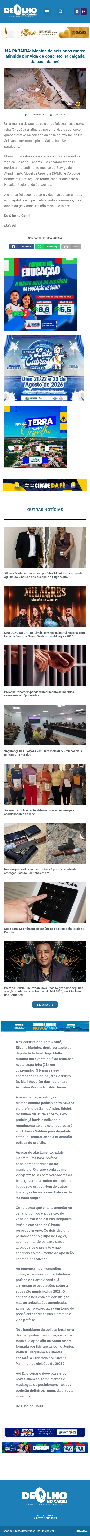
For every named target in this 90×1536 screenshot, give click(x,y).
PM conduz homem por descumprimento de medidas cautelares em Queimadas (39, 693)
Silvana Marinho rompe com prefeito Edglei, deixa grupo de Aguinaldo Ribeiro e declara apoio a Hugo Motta (43, 575)
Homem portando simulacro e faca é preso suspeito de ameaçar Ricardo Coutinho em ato (40, 871)
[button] (47, 11)
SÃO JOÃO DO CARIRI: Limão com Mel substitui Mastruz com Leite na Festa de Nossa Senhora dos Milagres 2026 (44, 634)
